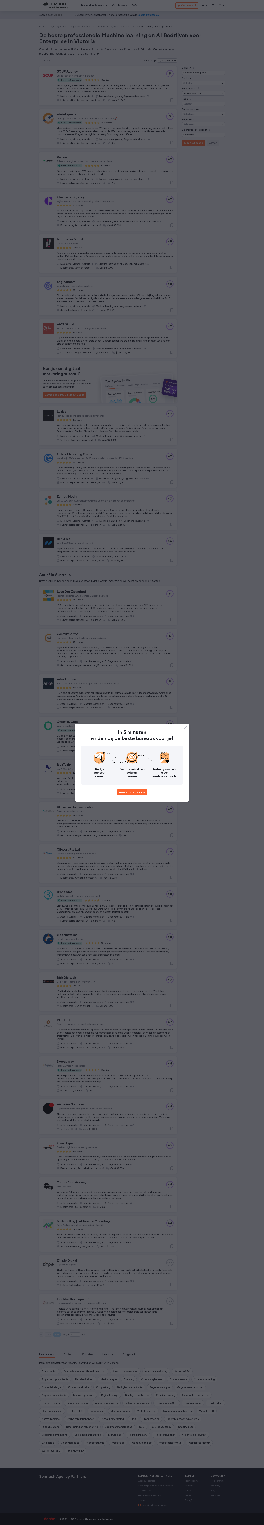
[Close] (185, 727)
